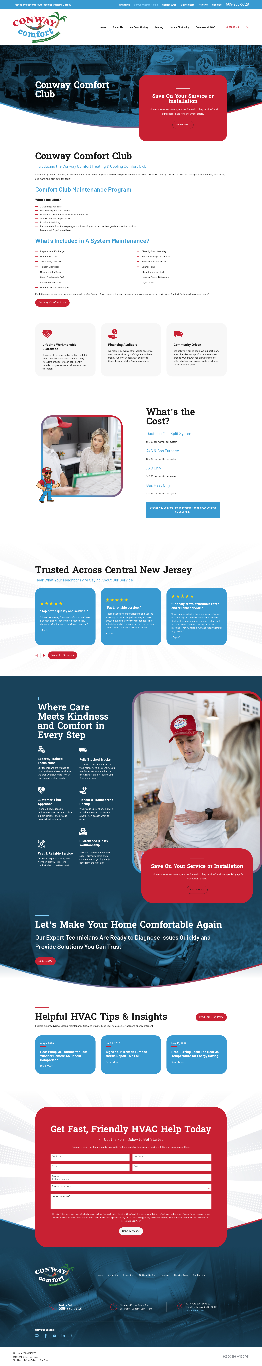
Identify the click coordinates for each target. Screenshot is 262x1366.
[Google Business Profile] (37, 1336)
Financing (124, 4)
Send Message (131, 1231)
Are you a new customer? (62, 1186)
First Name (56, 1156)
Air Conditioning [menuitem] (139, 27)
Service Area (169, 4)
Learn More (183, 125)
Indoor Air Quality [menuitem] (179, 27)
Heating (165, 1274)
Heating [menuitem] (158, 27)
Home (100, 1274)
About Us (113, 1274)
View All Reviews (62, 655)
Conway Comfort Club (146, 4)
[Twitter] (72, 1336)
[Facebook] (45, 1336)
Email (136, 1166)
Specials (217, 4)
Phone (54, 1166)
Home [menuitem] (103, 27)
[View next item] (44, 655)
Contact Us (232, 27)
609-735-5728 (237, 4)
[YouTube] (54, 1336)
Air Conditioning (147, 1274)
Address (55, 1176)
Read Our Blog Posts (211, 1017)
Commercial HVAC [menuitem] (205, 27)
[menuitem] (17, 1360)
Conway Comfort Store (52, 303)
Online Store (187, 4)
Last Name (138, 1156)
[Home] (40, 27)
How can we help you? (61, 1196)
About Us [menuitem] (118, 27)
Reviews (203, 4)
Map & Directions (195, 1310)
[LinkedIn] (63, 1336)
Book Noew (45, 961)
